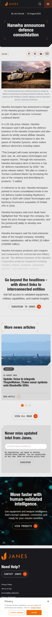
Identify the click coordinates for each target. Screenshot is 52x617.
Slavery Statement (8, 597)
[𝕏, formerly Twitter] (34, 53)
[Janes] (11, 4)
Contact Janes (12, 574)
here (43, 456)
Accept (34, 612)
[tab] (22, 405)
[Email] (47, 53)
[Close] (48, 601)
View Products (23, 526)
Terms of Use (6, 589)
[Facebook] (28, 53)
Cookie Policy (36, 608)
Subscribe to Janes (23, 306)
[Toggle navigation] (48, 4)
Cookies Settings (16, 612)
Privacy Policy (6, 584)
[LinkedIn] (41, 53)
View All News (23, 416)
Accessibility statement (10, 593)
